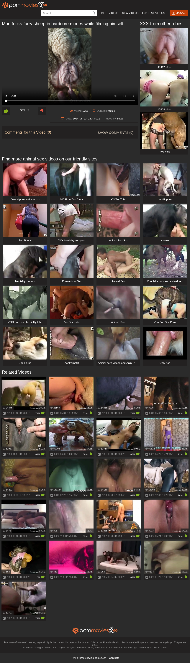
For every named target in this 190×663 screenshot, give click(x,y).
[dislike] (42, 111)
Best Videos (109, 13)
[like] (6, 111)
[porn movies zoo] (24, 4)
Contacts (114, 657)
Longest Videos (153, 13)
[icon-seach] (93, 13)
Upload (180, 13)
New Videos (130, 13)
